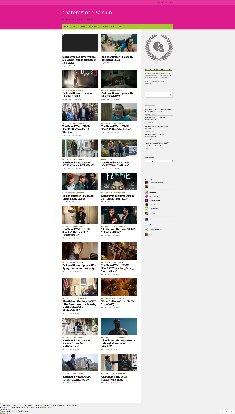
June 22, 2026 (105, 132)
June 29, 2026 (66, 135)
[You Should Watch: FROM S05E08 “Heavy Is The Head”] (80, 148)
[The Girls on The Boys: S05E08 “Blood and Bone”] (119, 215)
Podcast (65, 54)
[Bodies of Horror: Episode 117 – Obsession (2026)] (119, 79)
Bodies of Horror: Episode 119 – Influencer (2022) (118, 58)
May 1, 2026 (105, 383)
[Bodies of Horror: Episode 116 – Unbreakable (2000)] (80, 181)
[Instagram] (166, 2)
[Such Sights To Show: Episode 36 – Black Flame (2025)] (119, 181)
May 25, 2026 (66, 238)
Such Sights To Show (78, 54)
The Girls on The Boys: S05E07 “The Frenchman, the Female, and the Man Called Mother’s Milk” (79, 306)
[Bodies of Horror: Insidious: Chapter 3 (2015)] (80, 79)
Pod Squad (93, 26)
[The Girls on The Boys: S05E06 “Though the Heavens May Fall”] (119, 326)
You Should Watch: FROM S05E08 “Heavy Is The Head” (78, 164)
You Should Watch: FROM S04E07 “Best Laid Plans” (115, 164)
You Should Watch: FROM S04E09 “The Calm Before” (116, 128)
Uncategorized (107, 159)
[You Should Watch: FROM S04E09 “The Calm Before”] (119, 112)
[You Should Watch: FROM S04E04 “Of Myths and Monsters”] (80, 326)
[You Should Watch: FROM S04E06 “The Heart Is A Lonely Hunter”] (80, 215)
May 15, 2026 (66, 313)
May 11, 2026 (66, 349)
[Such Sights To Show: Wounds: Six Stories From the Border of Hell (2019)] (80, 43)
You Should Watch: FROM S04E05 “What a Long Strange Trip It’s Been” (118, 268)
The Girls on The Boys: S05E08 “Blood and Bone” (118, 231)
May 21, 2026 (66, 271)
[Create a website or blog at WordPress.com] (0, 404)
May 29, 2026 (105, 202)
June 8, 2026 (105, 168)
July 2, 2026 (105, 99)
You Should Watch (77, 123)
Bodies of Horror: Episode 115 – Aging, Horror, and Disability (79, 267)
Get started (4, 413)
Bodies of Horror (108, 54)
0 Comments (78, 66)
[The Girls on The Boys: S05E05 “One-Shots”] (119, 362)
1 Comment (77, 135)
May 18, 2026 (105, 274)
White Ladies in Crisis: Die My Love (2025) (117, 303)
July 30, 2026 (105, 63)
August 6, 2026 (67, 66)
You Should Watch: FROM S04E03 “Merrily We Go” (76, 378)
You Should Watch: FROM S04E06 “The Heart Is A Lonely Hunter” (76, 232)
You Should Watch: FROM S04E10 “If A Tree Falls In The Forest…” (76, 129)
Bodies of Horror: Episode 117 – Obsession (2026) (118, 95)
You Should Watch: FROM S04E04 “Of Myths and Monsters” (76, 343)
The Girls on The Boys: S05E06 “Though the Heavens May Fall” (118, 343)
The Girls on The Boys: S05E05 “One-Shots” (114, 378)
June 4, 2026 (66, 202)
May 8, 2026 (105, 349)
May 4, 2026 (66, 383)
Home (66, 26)
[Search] (171, 2)
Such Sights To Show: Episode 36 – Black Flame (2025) (117, 197)
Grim (83, 26)
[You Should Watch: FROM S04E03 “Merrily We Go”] (80, 362)
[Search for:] (159, 95)
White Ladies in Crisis (117, 298)
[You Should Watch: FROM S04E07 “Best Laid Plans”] (119, 148)
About (75, 26)
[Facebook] (158, 2)
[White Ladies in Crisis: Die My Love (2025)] (119, 287)
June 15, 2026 (66, 168)
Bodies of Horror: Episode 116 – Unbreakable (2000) (79, 197)
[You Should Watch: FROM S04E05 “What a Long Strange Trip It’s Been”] (119, 251)
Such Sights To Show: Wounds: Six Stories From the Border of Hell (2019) (79, 60)
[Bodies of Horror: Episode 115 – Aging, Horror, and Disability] (80, 251)
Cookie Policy (46, 407)
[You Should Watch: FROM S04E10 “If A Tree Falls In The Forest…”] (80, 112)
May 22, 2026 (105, 235)
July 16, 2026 (66, 99)
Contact (121, 26)
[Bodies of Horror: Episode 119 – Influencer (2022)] (119, 43)
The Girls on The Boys (117, 226)
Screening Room (107, 26)
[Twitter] (162, 2)
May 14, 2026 (105, 307)
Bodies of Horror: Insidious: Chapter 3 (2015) (77, 95)
